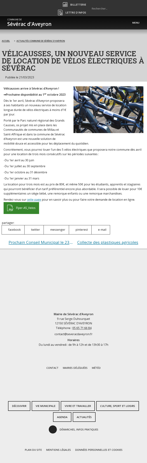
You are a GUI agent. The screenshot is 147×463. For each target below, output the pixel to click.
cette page (34, 200)
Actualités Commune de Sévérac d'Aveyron (40, 40)
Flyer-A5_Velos (21, 206)
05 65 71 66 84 (81, 328)
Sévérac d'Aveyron (29, 22)
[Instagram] (79, 392)
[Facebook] (67, 392)
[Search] (135, 8)
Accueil (6, 40)
